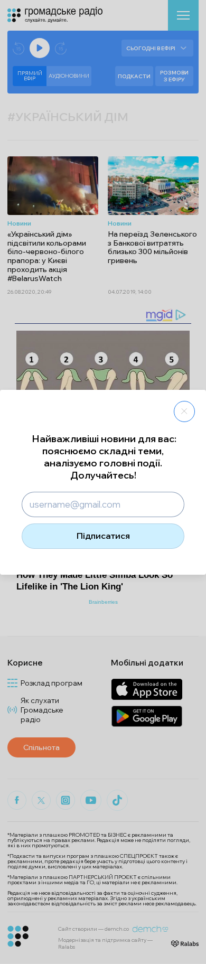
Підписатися (103, 535)
